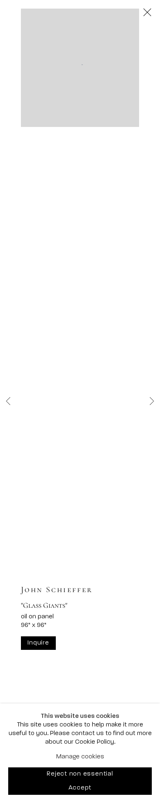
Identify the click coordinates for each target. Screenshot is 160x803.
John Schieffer (57, 589)
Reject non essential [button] (80, 774)
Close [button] (147, 12)
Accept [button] (80, 788)
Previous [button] (8, 401)
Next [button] (152, 401)
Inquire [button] (38, 643)
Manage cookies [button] (80, 757)
